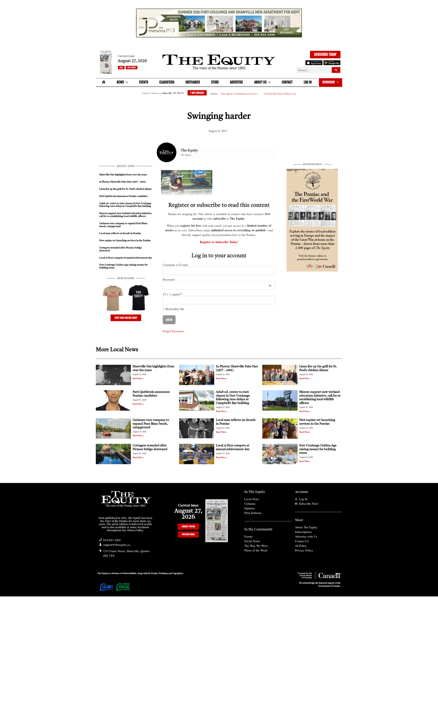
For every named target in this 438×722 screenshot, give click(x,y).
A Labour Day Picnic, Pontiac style (279, 93)
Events (143, 82)
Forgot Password (173, 331)
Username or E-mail (175, 265)
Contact (287, 82)
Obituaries (192, 82)
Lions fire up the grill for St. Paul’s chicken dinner (125, 189)
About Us (260, 82)
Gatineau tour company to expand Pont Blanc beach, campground (151, 423)
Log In (308, 82)
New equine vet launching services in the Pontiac (240, 93)
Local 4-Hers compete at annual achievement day (125, 258)
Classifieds (166, 82)
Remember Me (174, 308)
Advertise (236, 82)
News (120, 82)
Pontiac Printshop (159, 573)
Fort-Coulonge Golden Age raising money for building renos (318, 449)
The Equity (189, 150)
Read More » (138, 378)
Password (168, 279)
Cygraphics (177, 573)
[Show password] (269, 285)
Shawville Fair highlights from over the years (123, 174)
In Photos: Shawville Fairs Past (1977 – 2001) (122, 182)
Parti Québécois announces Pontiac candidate (123, 196)
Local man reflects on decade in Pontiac (120, 233)
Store (215, 82)
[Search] (336, 70)
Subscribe (328, 82)
